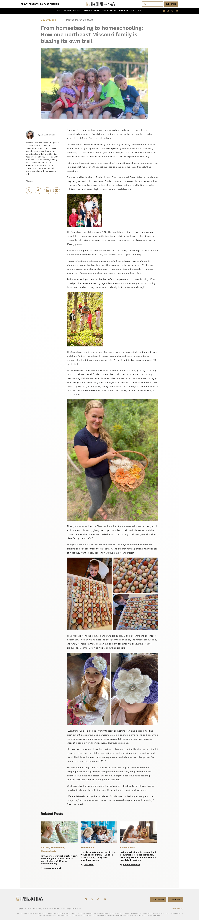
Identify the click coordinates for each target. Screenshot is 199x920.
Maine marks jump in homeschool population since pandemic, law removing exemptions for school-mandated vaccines (138, 856)
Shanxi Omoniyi (52, 868)
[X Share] (29, 191)
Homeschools (48, 851)
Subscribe (171, 4)
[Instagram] (171, 11)
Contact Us (158, 899)
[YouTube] (175, 11)
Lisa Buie (89, 864)
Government (87, 11)
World (122, 11)
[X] (167, 11)
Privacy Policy (177, 908)
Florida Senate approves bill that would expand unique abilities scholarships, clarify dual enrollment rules (99, 856)
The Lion (54, 4)
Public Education (64, 11)
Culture (77, 11)
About (24, 4)
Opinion (105, 11)
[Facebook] (163, 11)
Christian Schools (134, 11)
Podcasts (34, 4)
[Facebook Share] (38, 191)
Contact (44, 4)
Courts (97, 11)
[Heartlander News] (99, 4)
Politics (114, 11)
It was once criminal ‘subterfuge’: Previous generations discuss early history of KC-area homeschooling (59, 860)
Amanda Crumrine (48, 135)
